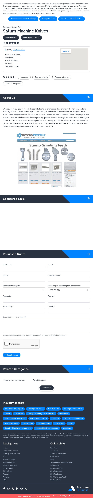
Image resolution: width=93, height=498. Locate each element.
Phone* (6, 275)
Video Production (10, 465)
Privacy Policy (24, 11)
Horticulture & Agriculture (15, 418)
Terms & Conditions (58, 454)
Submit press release (31, 38)
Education (19, 414)
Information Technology (73, 418)
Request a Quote (61, 77)
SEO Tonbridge (56, 474)
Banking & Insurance (35, 409)
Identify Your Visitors (11, 454)
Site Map (53, 448)
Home (5, 448)
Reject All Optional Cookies (71, 19)
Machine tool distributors (14, 380)
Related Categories (13, 84)
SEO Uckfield (55, 480)
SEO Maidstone (56, 468)
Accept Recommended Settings (23, 19)
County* (51, 307)
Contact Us (46, 388)
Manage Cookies (48, 19)
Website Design (9, 460)
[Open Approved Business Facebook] (4, 488)
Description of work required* (14, 317)
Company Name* (54, 275)
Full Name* (7, 265)
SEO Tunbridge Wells (58, 477)
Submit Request (11, 355)
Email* (50, 265)
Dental (7, 414)
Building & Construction (73, 409)
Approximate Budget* (11, 286)
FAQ (4, 480)
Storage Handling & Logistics (47, 428)
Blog (52, 460)
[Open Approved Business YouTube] (21, 488)
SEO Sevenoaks (56, 471)
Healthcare (63, 414)
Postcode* (7, 296)
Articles (6, 477)
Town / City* (8, 307)
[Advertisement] (46, 225)
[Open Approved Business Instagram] (8, 488)
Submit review (10, 38)
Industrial (55, 418)
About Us (24, 77)
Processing (59, 423)
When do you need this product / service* (64, 286)
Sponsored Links (41, 77)
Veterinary (67, 428)
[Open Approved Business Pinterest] (13, 488)
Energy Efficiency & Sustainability (41, 414)
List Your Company (10, 451)
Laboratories (28, 423)
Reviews (6, 474)
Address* (51, 296)
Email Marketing (9, 462)
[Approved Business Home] (79, 488)
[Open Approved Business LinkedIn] (17, 488)
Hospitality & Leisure (38, 418)
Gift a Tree (7, 471)
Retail (70, 423)
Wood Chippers (39, 380)
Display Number (19, 50)
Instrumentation (11, 423)
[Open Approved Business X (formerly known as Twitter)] (26, 488)
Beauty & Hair (53, 409)
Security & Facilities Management (18, 428)
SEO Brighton (55, 465)
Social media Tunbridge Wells (61, 462)
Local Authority (44, 423)
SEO (4, 457)
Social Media (7, 468)
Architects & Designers (14, 409)
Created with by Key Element (64, 496)
